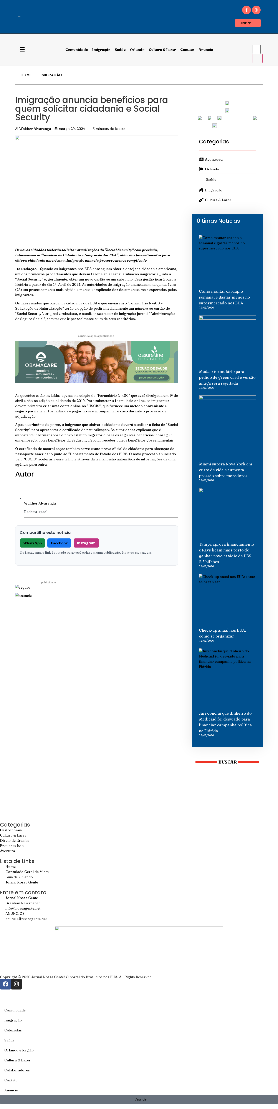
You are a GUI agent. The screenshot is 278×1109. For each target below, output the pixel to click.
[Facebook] (5, 984)
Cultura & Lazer (162, 49)
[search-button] (258, 58)
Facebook (59, 543)
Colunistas (13, 1030)
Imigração (101, 49)
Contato (187, 49)
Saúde (120, 49)
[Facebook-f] (246, 10)
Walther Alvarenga (40, 503)
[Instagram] (256, 10)
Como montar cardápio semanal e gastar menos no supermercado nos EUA (224, 297)
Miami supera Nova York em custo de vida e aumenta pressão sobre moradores (225, 470)
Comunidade (76, 49)
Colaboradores (17, 1070)
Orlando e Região (19, 1050)
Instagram (86, 543)
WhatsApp (32, 543)
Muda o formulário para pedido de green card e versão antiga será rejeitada (227, 377)
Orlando (137, 49)
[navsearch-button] (255, 40)
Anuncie (206, 49)
